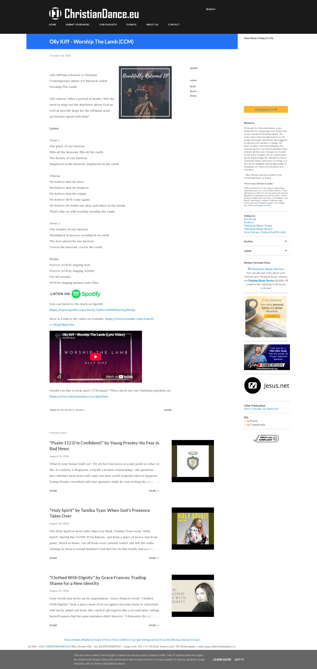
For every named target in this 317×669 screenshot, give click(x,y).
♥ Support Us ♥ (266, 109)
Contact (195, 639)
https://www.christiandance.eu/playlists (79, 396)
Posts (253, 421)
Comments (257, 424)
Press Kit (165, 639)
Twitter (249, 222)
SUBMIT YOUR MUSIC (78, 24)
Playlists (86, 639)
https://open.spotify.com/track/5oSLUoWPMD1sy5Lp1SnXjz (92, 310)
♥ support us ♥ (262, 205)
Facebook (250, 219)
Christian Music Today (258, 225)
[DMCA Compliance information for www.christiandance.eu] (266, 441)
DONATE (131, 24)
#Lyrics (193, 91)
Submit (76, 639)
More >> (154, 490)
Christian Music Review (258, 228)
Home (67, 639)
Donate (97, 639)
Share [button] (193, 68)
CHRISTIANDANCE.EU (58, 646)
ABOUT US (152, 24)
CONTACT (174, 24)
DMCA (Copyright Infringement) (139, 639)
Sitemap (176, 639)
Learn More (222, 659)
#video (193, 95)
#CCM (193, 86)
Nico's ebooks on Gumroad (261, 408)
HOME (52, 24)
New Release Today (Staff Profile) (265, 232)
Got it (239, 659)
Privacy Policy (111, 639)
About (185, 639)
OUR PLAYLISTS (108, 24)
